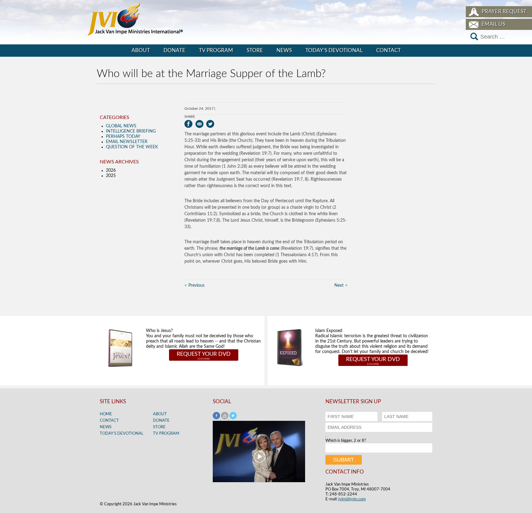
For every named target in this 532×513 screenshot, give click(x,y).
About (140, 50)
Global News (121, 126)
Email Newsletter (126, 142)
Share (189, 116)
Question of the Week (132, 147)
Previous (196, 285)
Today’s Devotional (334, 50)
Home (106, 414)
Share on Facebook (188, 124)
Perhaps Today (123, 136)
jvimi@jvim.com (352, 499)
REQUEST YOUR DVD (204, 354)
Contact (388, 50)
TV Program (216, 50)
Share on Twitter (210, 124)
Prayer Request (504, 11)
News (284, 50)
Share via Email (199, 124)
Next (339, 285)
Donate (174, 50)
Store (255, 50)
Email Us (493, 24)
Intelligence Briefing (131, 131)
